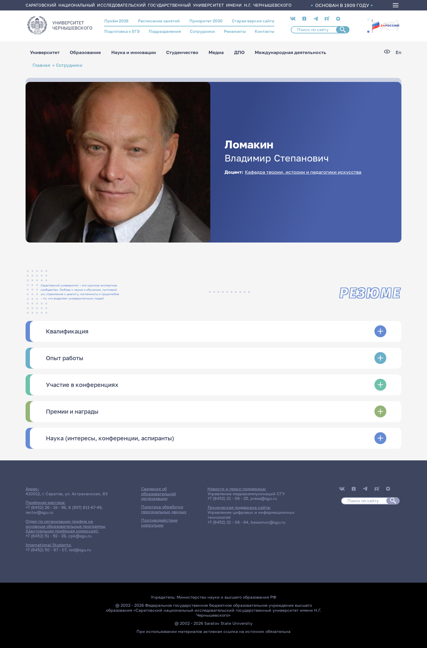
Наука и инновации (133, 52)
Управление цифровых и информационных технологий (251, 515)
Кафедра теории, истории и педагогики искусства (303, 172)
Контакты (264, 31)
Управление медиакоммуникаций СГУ (246, 493)
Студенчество (182, 52)
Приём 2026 (116, 20)
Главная (41, 65)
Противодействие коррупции (159, 522)
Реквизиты (235, 31)
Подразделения (165, 31)
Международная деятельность (290, 52)
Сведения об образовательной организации (158, 493)
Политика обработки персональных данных (163, 509)
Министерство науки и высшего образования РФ (226, 597)
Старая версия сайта (253, 20)
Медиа (216, 52)
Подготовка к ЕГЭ (122, 31)
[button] (368, 19)
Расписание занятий (159, 20)
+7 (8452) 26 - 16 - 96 (46, 507)
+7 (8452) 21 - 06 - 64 (227, 522)
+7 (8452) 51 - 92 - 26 (46, 535)
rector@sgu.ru (39, 512)
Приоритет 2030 (206, 20)
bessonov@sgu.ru (268, 522)
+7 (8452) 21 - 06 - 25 (227, 498)
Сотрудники (202, 31)
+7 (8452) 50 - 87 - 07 (46, 549)
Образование (85, 52)
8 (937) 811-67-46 (85, 507)
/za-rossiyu (385, 25)
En (398, 52)
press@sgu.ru (263, 498)
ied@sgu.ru (80, 549)
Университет (45, 52)
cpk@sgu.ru (80, 535)
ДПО (239, 52)
